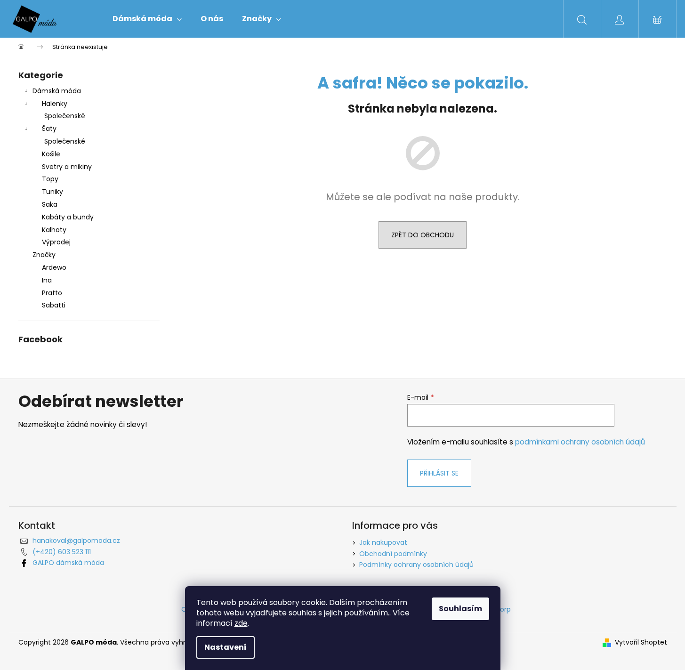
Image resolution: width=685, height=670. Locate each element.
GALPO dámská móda (68, 562)
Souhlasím (460, 608)
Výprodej (56, 242)
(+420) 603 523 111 (61, 552)
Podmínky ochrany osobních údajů (416, 564)
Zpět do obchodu (422, 235)
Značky (44, 254)
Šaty (49, 128)
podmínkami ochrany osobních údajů (580, 442)
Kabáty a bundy (68, 217)
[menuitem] (147, 19)
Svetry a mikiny (67, 166)
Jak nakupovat (383, 542)
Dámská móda (56, 91)
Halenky (54, 103)
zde (241, 623)
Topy (50, 179)
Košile (51, 154)
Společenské (64, 116)
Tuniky (52, 191)
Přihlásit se (439, 473)
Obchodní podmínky (393, 553)
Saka (49, 204)
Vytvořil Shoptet (641, 642)
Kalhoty (54, 229)
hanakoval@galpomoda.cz (76, 540)
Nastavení (225, 647)
